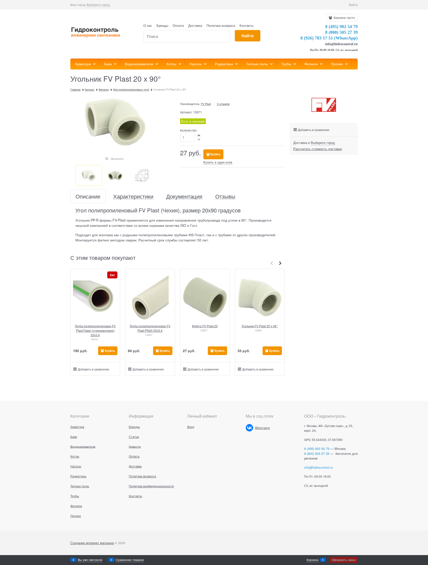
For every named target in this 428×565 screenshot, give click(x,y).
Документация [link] (184, 196)
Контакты (246, 25)
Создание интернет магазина (92, 542)
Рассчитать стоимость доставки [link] (317, 148)
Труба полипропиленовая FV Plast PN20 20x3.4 (150, 328)
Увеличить (117, 159)
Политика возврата (221, 25)
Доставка (195, 25)
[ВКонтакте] (249, 428)
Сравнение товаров (130, 560)
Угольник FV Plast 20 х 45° (259, 326)
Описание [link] (88, 196)
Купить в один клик (217, 162)
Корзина (313, 560)
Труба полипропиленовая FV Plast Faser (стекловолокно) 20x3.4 (95, 330)
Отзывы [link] (225, 196)
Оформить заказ (343, 560)
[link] (98, 4)
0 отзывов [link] (223, 104)
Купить (215, 154)
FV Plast (206, 104)
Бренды (162, 25)
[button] (199, 135)
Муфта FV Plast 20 (205, 326)
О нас (147, 25)
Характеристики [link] (133, 196)
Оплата (178, 25)
